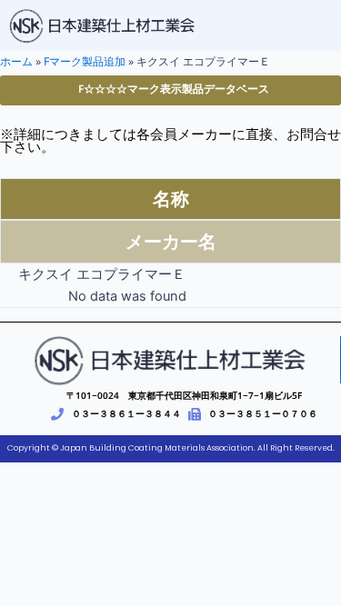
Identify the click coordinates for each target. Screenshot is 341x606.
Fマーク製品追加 (84, 61)
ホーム (16, 61)
